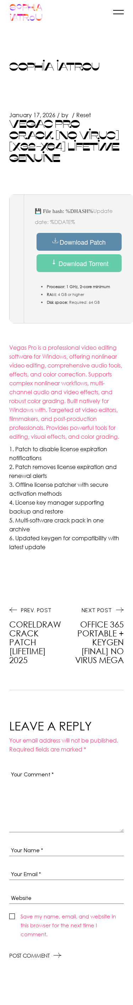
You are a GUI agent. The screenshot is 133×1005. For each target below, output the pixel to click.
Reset (83, 115)
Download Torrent (83, 263)
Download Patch (83, 241)
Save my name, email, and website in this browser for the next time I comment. (68, 925)
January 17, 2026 (32, 115)
